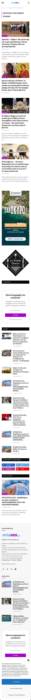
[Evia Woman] (15, 3)
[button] (28, 660)
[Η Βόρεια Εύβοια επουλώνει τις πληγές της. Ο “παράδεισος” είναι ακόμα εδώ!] (6, 618)
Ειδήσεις (4, 36)
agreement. (15, 319)
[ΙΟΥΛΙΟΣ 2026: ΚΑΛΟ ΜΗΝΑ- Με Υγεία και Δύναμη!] (6, 449)
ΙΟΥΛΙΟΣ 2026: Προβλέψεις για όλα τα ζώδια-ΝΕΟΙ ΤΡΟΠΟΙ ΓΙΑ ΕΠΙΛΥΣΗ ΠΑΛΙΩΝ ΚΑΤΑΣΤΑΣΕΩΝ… (21, 436)
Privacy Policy (12, 319)
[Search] (28, 3)
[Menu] (3, 3)
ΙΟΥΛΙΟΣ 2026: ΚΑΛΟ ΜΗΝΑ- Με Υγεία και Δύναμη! (20, 449)
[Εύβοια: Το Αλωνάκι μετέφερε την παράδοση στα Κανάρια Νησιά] (6, 370)
